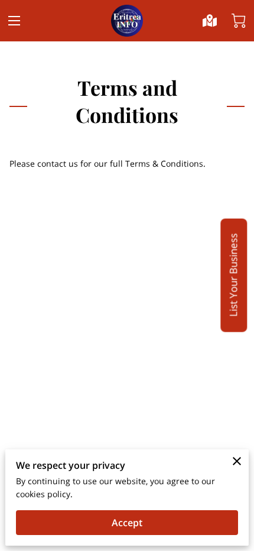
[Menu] (14, 21)
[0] (239, 21)
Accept (127, 522)
